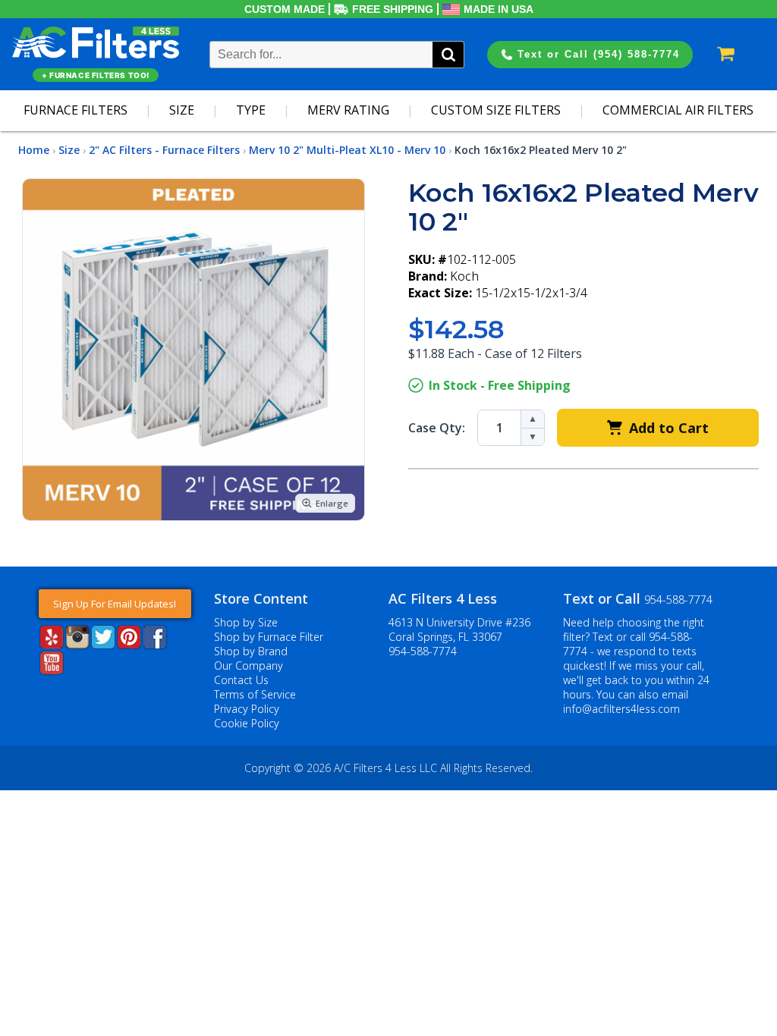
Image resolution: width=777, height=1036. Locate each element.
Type (251, 110)
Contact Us (241, 680)
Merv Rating (348, 110)
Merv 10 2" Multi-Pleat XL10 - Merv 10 (347, 150)
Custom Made (284, 9)
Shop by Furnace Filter (268, 636)
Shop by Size (246, 622)
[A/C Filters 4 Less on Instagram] (77, 644)
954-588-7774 (422, 651)
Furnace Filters (75, 110)
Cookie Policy (246, 723)
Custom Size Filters (496, 110)
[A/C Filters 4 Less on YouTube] (51, 670)
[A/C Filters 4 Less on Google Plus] (40, 698)
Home (33, 150)
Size (181, 110)
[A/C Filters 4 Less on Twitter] (103, 644)
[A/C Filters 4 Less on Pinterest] (129, 644)
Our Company (248, 665)
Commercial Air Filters (677, 110)
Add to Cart (669, 428)
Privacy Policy (246, 709)
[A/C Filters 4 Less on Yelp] (51, 644)
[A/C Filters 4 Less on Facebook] (155, 644)
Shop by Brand (251, 651)
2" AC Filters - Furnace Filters (164, 150)
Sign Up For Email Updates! (114, 604)
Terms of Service (255, 694)
